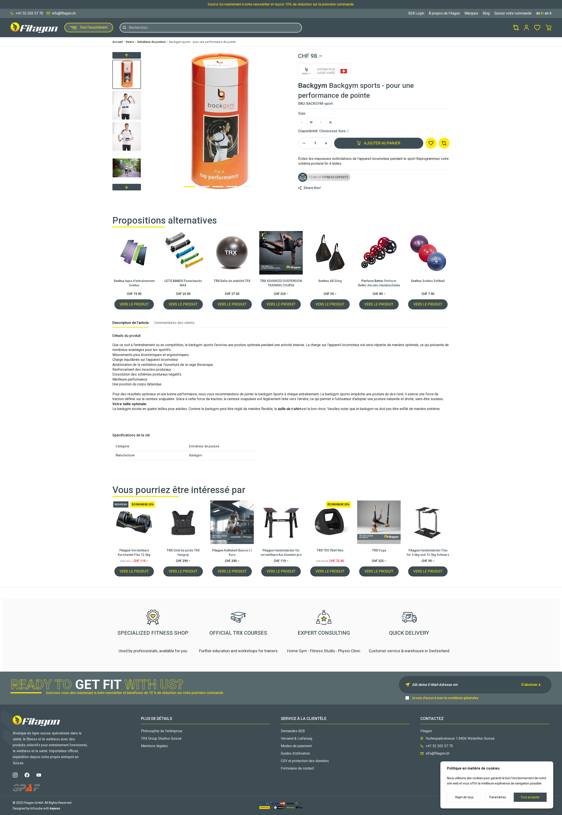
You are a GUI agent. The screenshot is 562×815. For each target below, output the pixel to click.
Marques (471, 13)
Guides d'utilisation (295, 753)
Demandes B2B (293, 731)
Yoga (379, 550)
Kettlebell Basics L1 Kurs (232, 553)
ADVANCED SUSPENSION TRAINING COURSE (281, 283)
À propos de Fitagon (444, 13)
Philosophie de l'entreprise (161, 731)
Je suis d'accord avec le (445, 698)
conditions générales (462, 698)
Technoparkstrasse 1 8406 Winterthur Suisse (460, 738)
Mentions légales (154, 746)
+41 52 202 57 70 (29, 13)
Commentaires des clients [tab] (174, 323)
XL (330, 122)
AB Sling (330, 281)
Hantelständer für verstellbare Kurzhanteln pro (281, 553)
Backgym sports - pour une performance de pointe (202, 41)
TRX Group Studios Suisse (161, 738)
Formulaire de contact (297, 768)
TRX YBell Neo (330, 550)
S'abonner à (530, 685)
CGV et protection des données (305, 761)
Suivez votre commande (512, 13)
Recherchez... (139, 27)
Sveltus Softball (428, 281)
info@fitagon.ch (64, 13)
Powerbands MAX (183, 283)
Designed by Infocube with (36, 808)
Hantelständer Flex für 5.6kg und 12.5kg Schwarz (428, 553)
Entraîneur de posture (151, 41)
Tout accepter (530, 797)
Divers (130, 41)
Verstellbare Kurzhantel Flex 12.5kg (134, 553)
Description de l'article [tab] (130, 323)
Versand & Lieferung (296, 738)
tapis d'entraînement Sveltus (134, 283)
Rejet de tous (464, 797)
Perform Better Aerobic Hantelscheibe (379, 283)
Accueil (117, 41)
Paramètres (497, 797)
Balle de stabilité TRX (232, 281)
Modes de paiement (296, 746)
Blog (486, 13)
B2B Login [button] (416, 13)
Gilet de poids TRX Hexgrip (183, 553)
